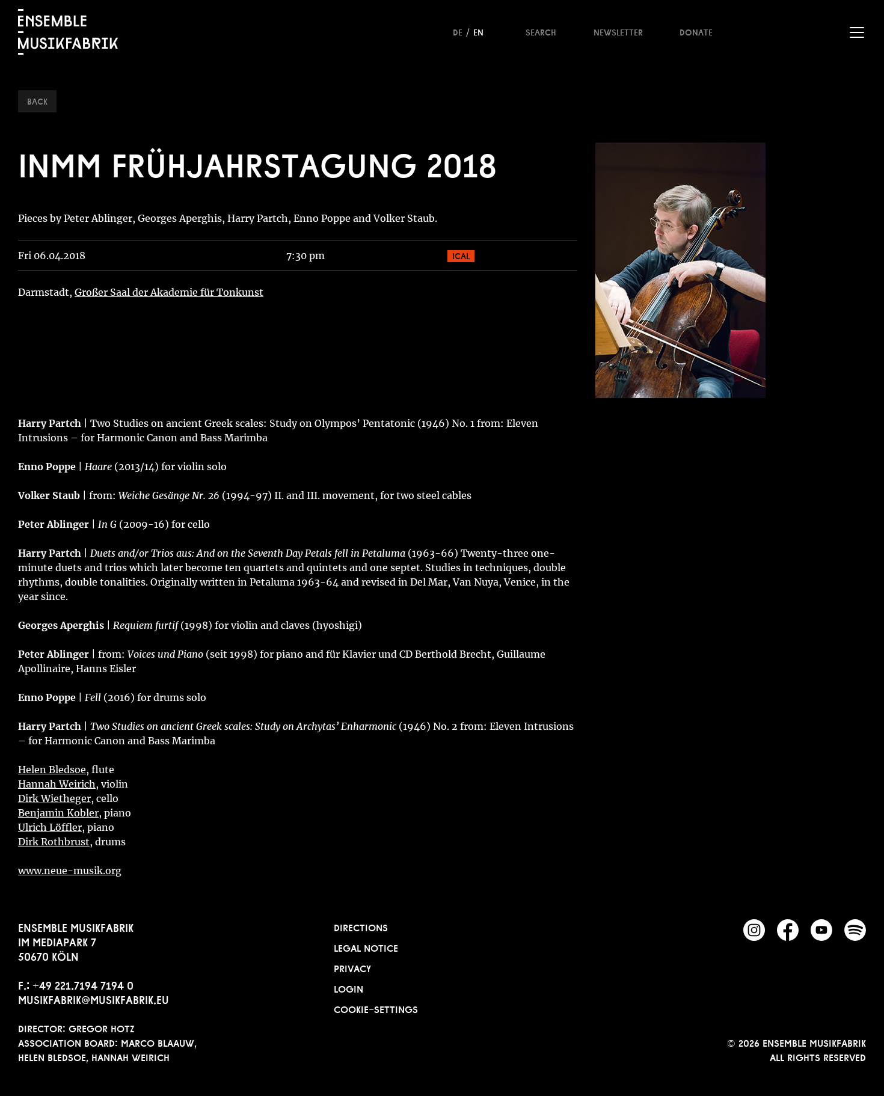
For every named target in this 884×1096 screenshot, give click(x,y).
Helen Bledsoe (52, 770)
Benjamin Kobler (58, 813)
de (457, 31)
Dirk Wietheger (54, 798)
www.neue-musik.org (69, 871)
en (478, 31)
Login (348, 988)
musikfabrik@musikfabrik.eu (93, 998)
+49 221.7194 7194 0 (83, 984)
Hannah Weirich (57, 784)
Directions (361, 926)
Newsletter (618, 31)
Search (541, 31)
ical (461, 255)
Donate (696, 31)
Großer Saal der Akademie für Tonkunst (169, 292)
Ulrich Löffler (50, 827)
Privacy (352, 967)
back (37, 100)
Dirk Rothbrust (54, 842)
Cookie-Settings (376, 1008)
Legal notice (366, 947)
